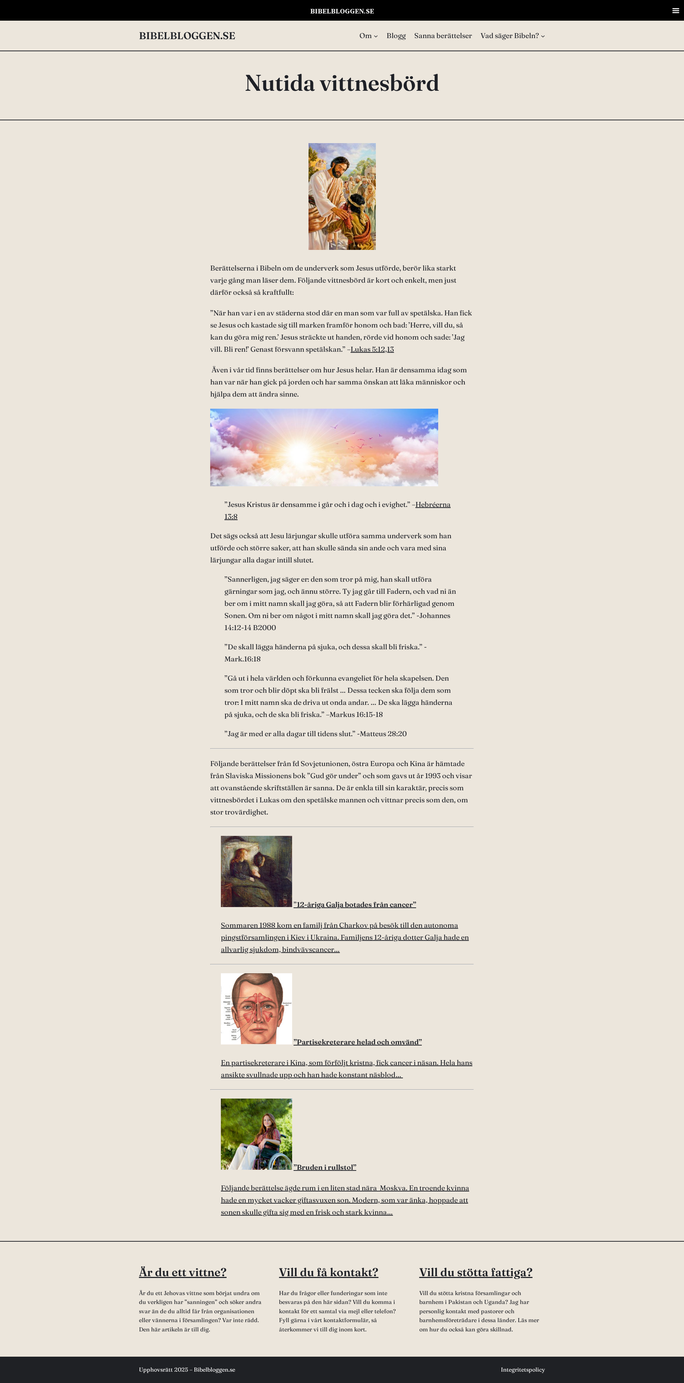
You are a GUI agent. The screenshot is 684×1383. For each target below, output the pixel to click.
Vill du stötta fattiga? (476, 1272)
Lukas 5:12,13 (372, 349)
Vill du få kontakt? (328, 1272)
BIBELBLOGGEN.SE (187, 36)
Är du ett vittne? (183, 1272)
